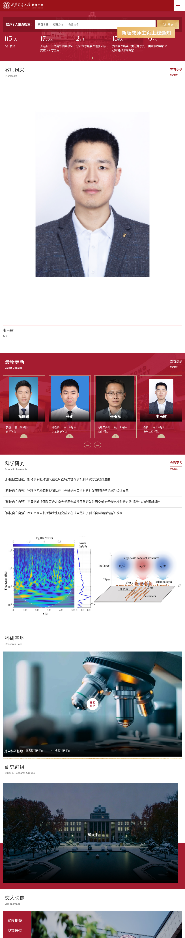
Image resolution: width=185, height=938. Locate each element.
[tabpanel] (21, 42)
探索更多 (92, 508)
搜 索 (170, 24)
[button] (8, 150)
